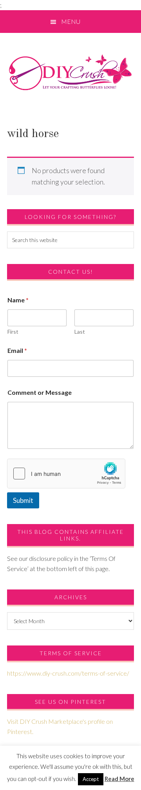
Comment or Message (39, 392)
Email (17, 350)
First (12, 331)
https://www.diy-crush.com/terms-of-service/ (68, 673)
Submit (23, 500)
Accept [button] (91, 779)
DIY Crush (70, 72)
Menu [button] (70, 21)
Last (79, 331)
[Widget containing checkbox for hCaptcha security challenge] (66, 473)
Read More (119, 778)
